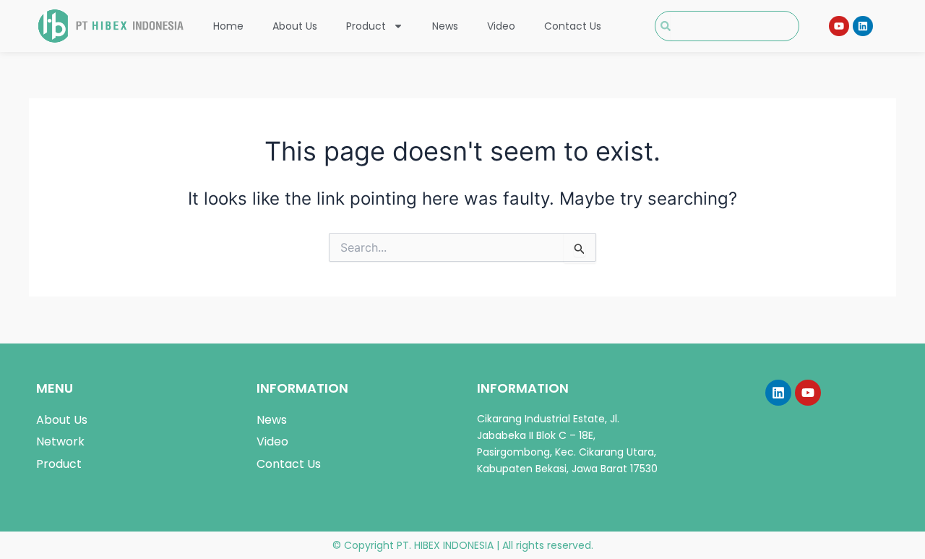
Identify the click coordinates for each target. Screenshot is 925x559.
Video (501, 26)
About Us (294, 26)
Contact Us (572, 26)
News (445, 26)
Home (228, 26)
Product (366, 26)
